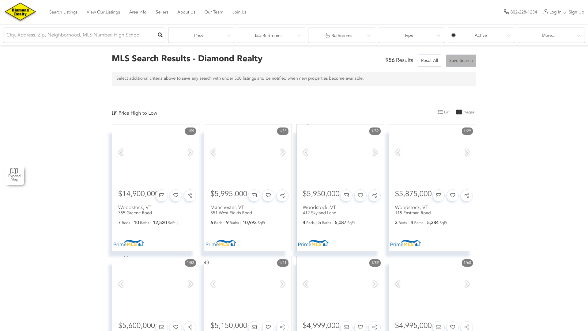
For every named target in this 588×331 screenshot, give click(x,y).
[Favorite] (176, 195)
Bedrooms (272, 36)
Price (199, 35)
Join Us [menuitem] (239, 12)
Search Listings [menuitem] (63, 12)
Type (408, 35)
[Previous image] (120, 153)
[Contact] (162, 195)
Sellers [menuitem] (162, 12)
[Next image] (190, 153)
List (446, 112)
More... (549, 35)
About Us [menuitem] (186, 12)
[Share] (190, 195)
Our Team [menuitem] (214, 12)
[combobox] (7, 35)
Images (468, 112)
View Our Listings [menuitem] (103, 12)
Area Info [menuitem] (138, 12)
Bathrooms (341, 36)
